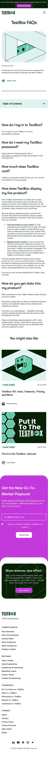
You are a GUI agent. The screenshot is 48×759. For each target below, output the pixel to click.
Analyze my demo (24, 6)
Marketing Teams (9, 671)
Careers (5, 718)
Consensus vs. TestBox (11, 703)
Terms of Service (9, 725)
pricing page (21, 180)
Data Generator (8, 631)
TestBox (20, 748)
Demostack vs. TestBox (11, 696)
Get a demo (24, 590)
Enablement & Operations (12, 667)
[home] (8, 12)
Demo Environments (10, 635)
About (4, 715)
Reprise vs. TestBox (10, 700)
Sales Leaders (8, 660)
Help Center (7, 729)
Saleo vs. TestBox (9, 693)
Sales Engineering (9, 664)
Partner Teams (8, 675)
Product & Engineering (11, 678)
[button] (44, 12)
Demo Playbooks (9, 642)
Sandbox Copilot (9, 649)
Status (4, 732)
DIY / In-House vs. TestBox (13, 689)
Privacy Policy (7, 722)
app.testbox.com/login (10, 134)
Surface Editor (8, 639)
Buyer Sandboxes (9, 646)
